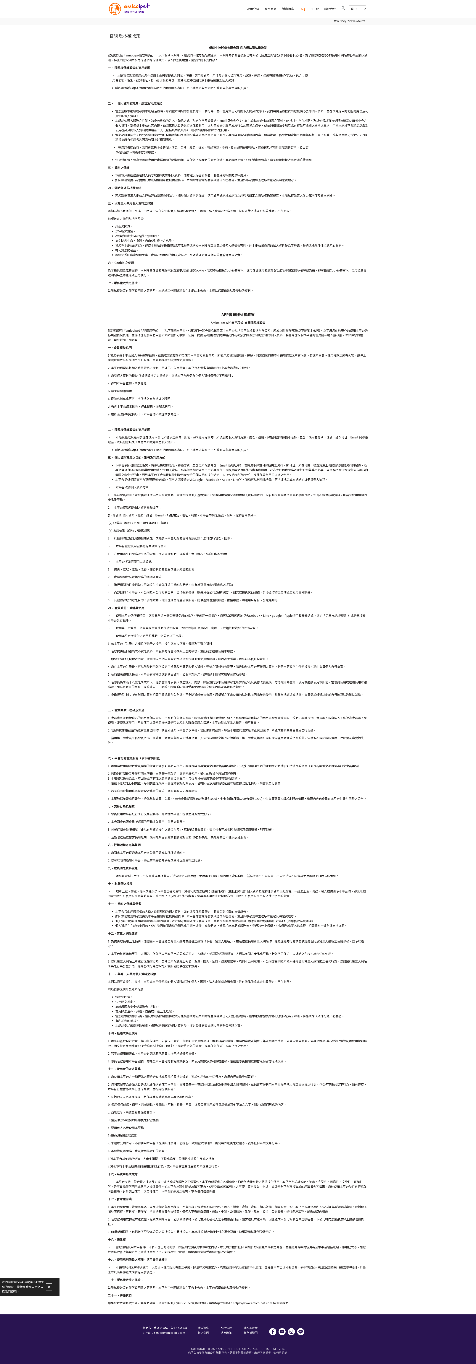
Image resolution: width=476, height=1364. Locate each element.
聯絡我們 (203, 1332)
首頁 (336, 21)
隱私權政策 (251, 1328)
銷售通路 (203, 1328)
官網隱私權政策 (356, 21)
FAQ (343, 21)
